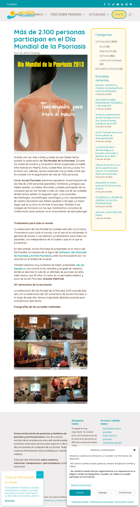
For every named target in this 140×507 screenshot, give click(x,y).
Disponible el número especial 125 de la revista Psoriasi (108, 185)
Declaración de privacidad (102, 502)
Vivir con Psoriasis (111, 60)
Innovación (106, 51)
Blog (102, 46)
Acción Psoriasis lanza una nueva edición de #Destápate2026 (108, 135)
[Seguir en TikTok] (113, 4)
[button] (134, 450)
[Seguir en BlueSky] (131, 4)
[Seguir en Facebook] (104, 4)
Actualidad (103, 41)
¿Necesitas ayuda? (112, 442)
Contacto (12, 4)
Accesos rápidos (110, 420)
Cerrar (39, 475)
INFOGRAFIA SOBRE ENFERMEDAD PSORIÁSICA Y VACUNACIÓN (109, 102)
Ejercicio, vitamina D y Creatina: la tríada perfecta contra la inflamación (109, 88)
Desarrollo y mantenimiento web (59, 500)
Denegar (103, 492)
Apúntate (10, 500)
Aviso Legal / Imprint (124, 502)
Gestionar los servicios (81, 485)
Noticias (35, 53)
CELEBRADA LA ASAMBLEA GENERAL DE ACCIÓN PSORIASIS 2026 (109, 200)
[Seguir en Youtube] (118, 4)
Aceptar (80, 492)
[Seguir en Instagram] (126, 4)
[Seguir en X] (109, 4)
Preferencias (125, 492)
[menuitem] (36, 14)
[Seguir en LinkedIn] (122, 4)
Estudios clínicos (107, 68)
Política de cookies (80, 502)
